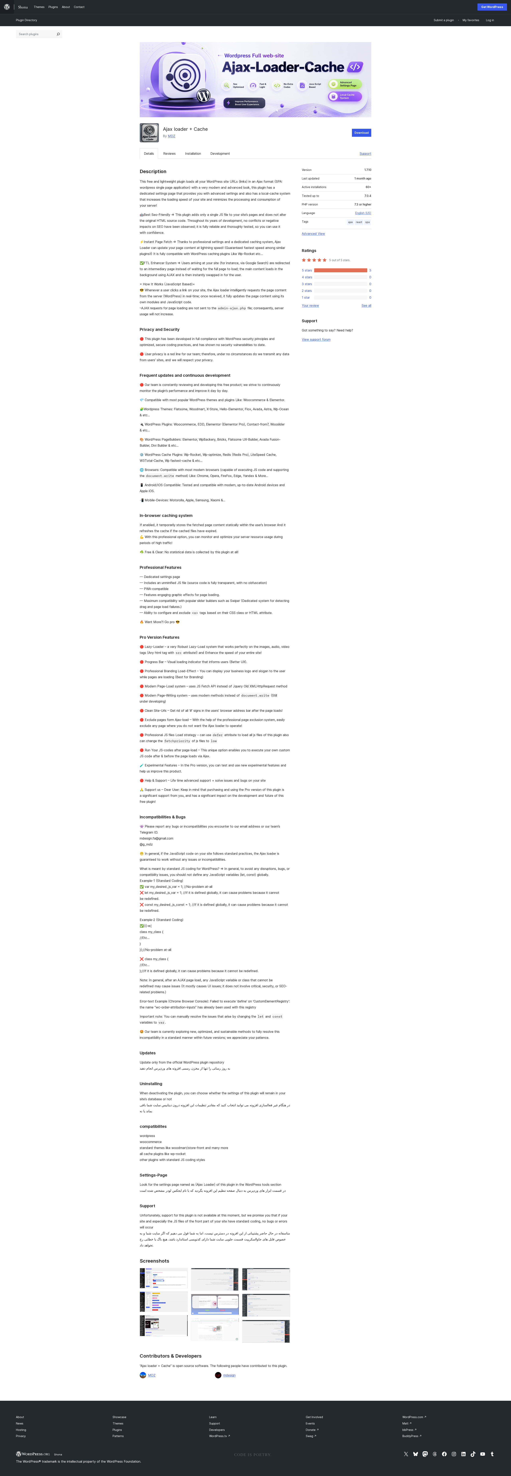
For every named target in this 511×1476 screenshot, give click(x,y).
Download (362, 132)
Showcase (119, 1417)
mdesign (229, 1375)
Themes (118, 1423)
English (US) (363, 213)
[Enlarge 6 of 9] (234, 1323)
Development (220, 154)
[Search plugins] (58, 34)
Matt (407, 1423)
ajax (350, 222)
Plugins (117, 1429)
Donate (312, 1429)
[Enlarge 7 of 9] (285, 1273)
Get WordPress (492, 7)
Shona (58, 1454)
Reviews (169, 154)
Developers (217, 1429)
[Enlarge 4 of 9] (234, 1273)
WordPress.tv (219, 1436)
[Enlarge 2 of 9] (182, 1297)
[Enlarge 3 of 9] (182, 1320)
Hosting (21, 1429)
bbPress (409, 1429)
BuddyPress (412, 1436)
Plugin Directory (26, 20)
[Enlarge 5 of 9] (234, 1299)
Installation (193, 154)
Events (310, 1423)
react (359, 222)
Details (149, 154)
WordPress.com (414, 1417)
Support (365, 154)
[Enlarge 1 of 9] (182, 1273)
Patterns (118, 1436)
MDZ (171, 136)
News (19, 1423)
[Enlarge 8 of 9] (285, 1299)
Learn (213, 1417)
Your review (310, 305)
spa (367, 222)
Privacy (21, 1436)
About (20, 1417)
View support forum (316, 339)
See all (366, 305)
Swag (311, 1436)
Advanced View (313, 234)
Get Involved (314, 1417)
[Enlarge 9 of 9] (285, 1325)
